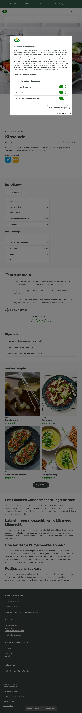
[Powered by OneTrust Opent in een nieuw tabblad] (62, 114)
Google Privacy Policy (20, 69)
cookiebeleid (37, 69)
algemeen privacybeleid (50, 69)
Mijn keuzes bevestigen (58, 108)
